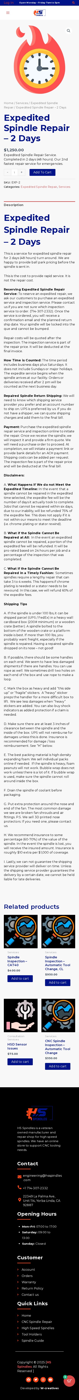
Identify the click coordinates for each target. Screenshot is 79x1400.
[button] (73, 3)
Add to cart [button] (20, 978)
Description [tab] (13, 205)
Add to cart (42, 172)
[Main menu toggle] (8, 13)
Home (8, 103)
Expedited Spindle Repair (39, 187)
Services (22, 103)
